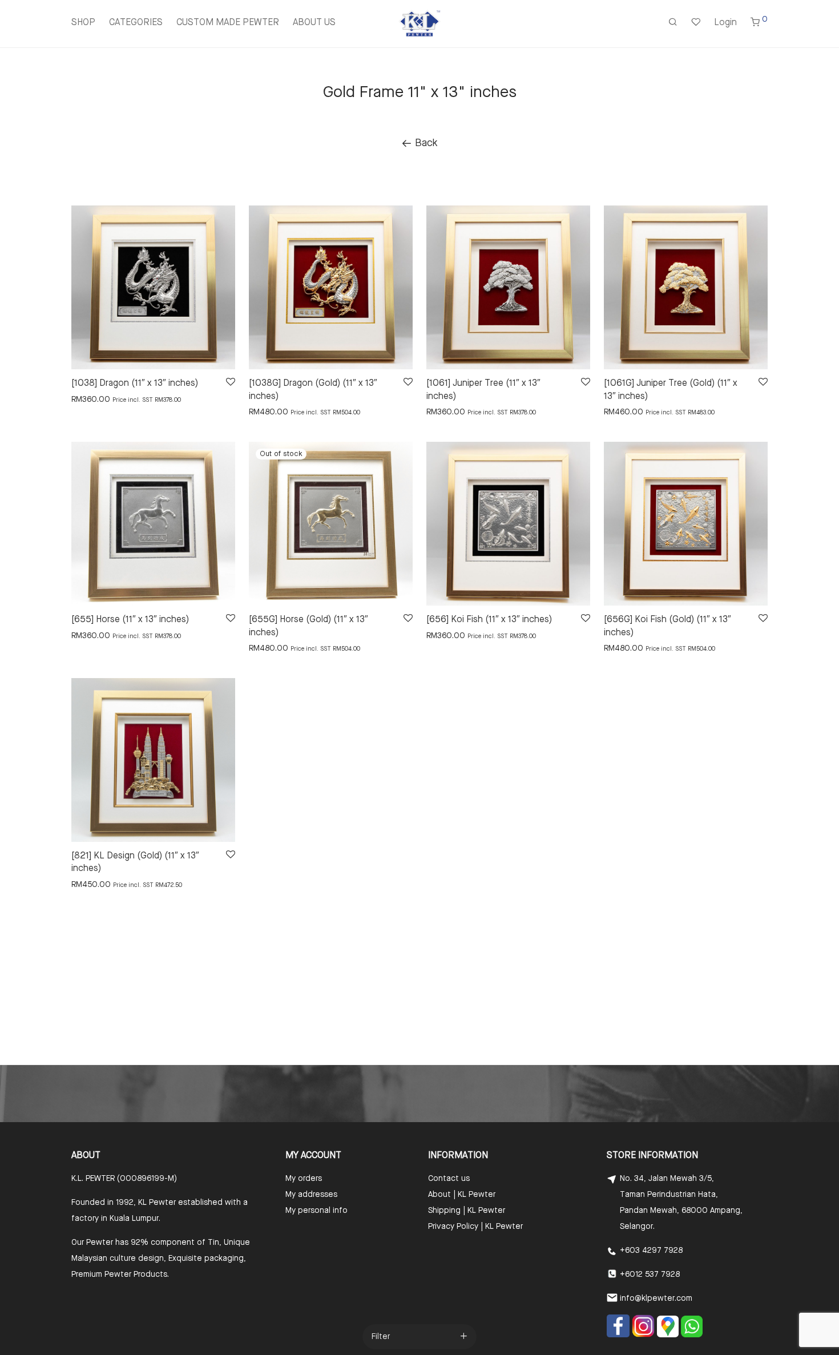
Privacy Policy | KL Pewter (475, 1227)
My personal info (316, 1211)
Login (725, 22)
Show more (86, 399)
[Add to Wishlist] (229, 382)
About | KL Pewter (461, 1195)
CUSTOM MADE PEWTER (227, 22)
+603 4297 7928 (651, 1251)
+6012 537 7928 (650, 1275)
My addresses (311, 1195)
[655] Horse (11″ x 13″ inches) (130, 619)
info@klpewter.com (656, 1298)
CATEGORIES (136, 22)
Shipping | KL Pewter (466, 1211)
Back (425, 143)
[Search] (672, 23)
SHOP (83, 22)
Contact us (449, 1179)
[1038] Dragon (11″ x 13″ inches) (134, 383)
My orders (303, 1179)
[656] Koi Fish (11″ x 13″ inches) (489, 619)
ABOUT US (314, 22)
